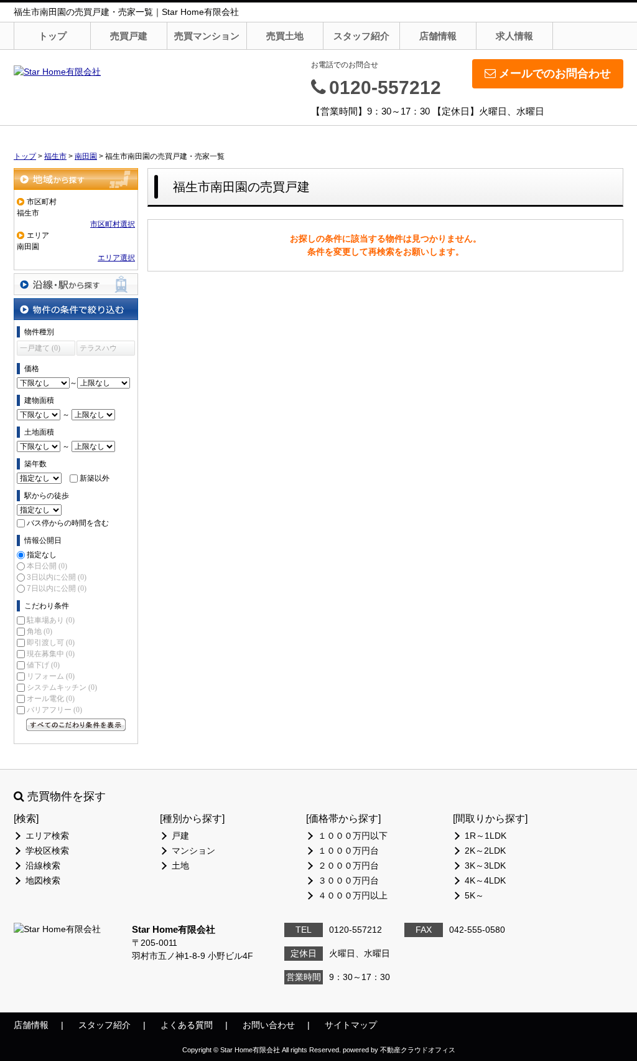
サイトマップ (351, 1025)
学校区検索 (47, 851)
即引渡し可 (51, 642)
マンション (193, 851)
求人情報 (514, 36)
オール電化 (51, 698)
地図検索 (43, 880)
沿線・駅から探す (76, 284)
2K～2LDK (485, 851)
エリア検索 (47, 836)
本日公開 (47, 566)
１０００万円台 (348, 851)
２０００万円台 (348, 865)
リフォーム (51, 676)
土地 (180, 865)
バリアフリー (54, 709)
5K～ (474, 895)
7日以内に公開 (56, 588)
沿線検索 (43, 865)
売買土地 (285, 36)
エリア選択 (116, 257)
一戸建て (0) (40, 348)
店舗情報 (438, 36)
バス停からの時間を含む (68, 523)
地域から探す (76, 179)
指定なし (42, 554)
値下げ (43, 665)
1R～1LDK (485, 836)
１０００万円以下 (353, 836)
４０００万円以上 (353, 895)
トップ (53, 36)
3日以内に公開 (56, 577)
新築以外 (94, 478)
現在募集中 (51, 653)
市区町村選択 (112, 224)
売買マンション (206, 36)
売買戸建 (128, 36)
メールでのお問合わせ (555, 73)
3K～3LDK (485, 865)
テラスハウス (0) (98, 350)
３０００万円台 (348, 880)
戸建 (180, 836)
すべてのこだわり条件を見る (76, 725)
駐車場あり (51, 620)
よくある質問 (186, 1025)
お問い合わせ (269, 1025)
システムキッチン (62, 687)
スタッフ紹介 (361, 36)
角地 (39, 631)
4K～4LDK (485, 880)
